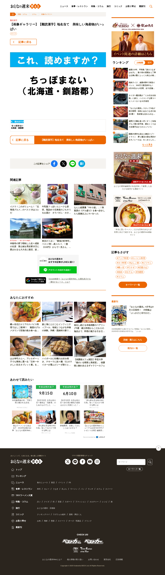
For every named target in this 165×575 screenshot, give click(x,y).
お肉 (39, 521)
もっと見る (147, 144)
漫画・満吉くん (75, 514)
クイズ (46, 502)
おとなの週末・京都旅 (46, 508)
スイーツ (109, 489)
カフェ (99, 489)
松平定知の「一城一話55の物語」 (20, 240)
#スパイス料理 (138, 258)
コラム (34, 14)
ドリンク (88, 521)
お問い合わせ (93, 559)
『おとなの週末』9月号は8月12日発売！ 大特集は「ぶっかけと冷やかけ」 (141, 310)
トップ (18, 469)
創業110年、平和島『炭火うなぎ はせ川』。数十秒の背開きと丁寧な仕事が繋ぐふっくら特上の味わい (142, 73)
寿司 (39, 489)
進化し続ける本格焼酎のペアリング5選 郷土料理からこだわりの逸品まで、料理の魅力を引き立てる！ (89, 328)
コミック (118, 6)
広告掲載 (119, 559)
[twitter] (68, 461)
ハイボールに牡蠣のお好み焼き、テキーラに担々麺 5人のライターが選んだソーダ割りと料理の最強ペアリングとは (57, 361)
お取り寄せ (131, 6)
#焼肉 (119, 272)
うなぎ (55, 489)
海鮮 (46, 521)
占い (39, 502)
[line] (75, 461)
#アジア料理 (122, 258)
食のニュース (42, 483)
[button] (17, 125)
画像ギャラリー (46, 14)
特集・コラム (97, 6)
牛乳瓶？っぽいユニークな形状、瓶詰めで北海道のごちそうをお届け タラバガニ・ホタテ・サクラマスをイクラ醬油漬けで (56, 209)
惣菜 (53, 521)
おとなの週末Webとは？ (52, 559)
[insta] (97, 461)
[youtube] (90, 461)
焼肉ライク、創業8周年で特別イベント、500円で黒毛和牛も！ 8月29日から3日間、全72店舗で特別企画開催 (142, 85)
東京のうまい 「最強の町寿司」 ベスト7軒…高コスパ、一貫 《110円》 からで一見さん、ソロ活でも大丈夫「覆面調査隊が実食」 (56, 244)
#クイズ (13, 33)
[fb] (82, 461)
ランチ (90, 489)
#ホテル (129, 272)
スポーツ (68, 502)
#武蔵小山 (142, 267)
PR (70, 483)
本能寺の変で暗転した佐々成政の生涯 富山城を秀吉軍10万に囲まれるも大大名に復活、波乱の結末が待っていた (24, 246)
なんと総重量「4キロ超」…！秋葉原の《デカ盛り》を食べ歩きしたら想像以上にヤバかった (89, 210)
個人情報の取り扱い (75, 559)
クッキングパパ (43, 514)
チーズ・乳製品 (74, 521)
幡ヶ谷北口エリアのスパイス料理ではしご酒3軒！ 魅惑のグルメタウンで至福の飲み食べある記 (25, 327)
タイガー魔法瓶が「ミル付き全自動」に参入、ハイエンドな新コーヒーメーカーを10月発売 (142, 98)
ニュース (64, 6)
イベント (61, 483)
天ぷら (64, 489)
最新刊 (142, 6)
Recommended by (89, 437)
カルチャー (94, 502)
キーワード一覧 (134, 469)
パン (82, 489)
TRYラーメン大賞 (23, 495)
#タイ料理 (121, 262)
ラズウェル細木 (59, 514)
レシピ (104, 502)
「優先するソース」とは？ (59, 282)
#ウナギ (131, 267)
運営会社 (107, 559)
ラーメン (73, 489)
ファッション (80, 502)
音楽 (59, 502)
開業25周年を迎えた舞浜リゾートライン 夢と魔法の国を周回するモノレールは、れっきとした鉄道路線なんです (142, 137)
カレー (46, 489)
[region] (58, 89)
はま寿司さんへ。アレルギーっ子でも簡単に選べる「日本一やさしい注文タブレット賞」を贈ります (24, 361)
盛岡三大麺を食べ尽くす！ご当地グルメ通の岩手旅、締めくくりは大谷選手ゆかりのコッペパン (142, 124)
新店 (53, 483)
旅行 (109, 6)
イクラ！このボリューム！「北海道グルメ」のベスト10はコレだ (24, 209)
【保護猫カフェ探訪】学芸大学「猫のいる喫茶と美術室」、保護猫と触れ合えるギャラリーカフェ (89, 362)
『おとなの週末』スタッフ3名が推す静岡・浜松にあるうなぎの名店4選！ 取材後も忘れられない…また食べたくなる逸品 (142, 111)
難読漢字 (13, 20)
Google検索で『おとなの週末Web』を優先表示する (70, 279)
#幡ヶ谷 (120, 267)
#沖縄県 (139, 272)
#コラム (120, 276)
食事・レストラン (79, 6)
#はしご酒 (134, 262)
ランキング (20, 476)
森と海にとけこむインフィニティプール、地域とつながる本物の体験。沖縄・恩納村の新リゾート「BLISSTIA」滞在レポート (57, 327)
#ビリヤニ (146, 262)
